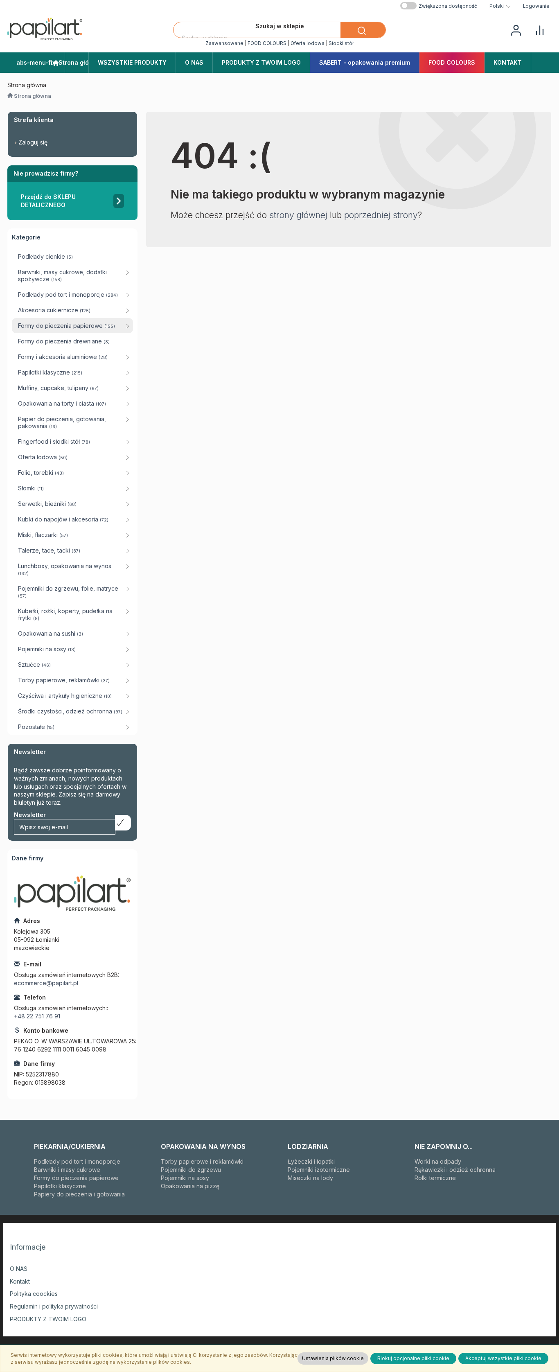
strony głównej (298, 215)
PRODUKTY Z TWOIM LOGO (48, 1319)
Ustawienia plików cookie (333, 1358)
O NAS (18, 1268)
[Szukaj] (362, 30)
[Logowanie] (516, 29)
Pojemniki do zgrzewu (191, 1169)
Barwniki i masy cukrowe (67, 1169)
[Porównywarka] (540, 29)
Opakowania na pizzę (190, 1185)
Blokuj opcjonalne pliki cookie (413, 1358)
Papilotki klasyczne (60, 1185)
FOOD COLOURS (267, 43)
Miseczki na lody (310, 1177)
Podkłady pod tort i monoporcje (77, 1161)
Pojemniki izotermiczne (319, 1169)
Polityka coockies (34, 1293)
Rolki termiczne (435, 1177)
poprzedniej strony (381, 215)
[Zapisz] (123, 822)
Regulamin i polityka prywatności (54, 1306)
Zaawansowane (224, 43)
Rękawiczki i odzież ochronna (455, 1169)
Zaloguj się (32, 142)
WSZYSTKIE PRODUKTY (132, 62)
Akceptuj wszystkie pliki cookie (503, 1358)
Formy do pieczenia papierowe (76, 1177)
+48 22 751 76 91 (37, 1016)
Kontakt (20, 1281)
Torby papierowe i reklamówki (202, 1161)
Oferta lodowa (308, 43)
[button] (500, 6)
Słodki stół (341, 43)
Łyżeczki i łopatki (311, 1161)
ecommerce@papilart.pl (46, 982)
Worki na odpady (438, 1161)
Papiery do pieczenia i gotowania (79, 1194)
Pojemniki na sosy (185, 1177)
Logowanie (536, 6)
